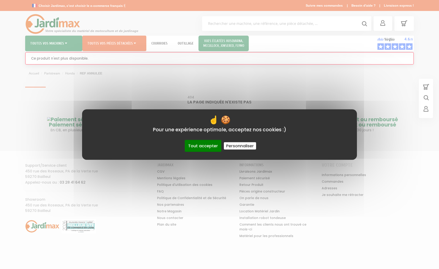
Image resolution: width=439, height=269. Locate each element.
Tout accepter (203, 146)
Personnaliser (240, 146)
